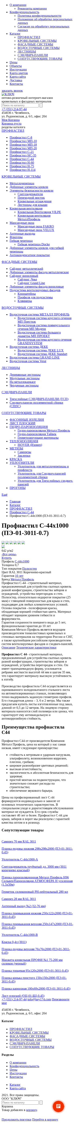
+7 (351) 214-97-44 (14, 109)
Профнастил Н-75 (22, 166)
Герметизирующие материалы (38, 437)
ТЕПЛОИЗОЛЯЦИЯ (24, 441)
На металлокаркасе (23, 382)
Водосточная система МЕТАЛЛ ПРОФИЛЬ (39, 314)
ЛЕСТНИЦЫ (27, 51)
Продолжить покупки (16, 1119)
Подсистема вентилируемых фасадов (35, 290)
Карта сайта (18, 76)
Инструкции (18, 69)
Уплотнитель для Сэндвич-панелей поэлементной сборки (42, 475)
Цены (13, 62)
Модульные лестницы (25, 378)
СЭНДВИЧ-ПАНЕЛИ (33, 55)
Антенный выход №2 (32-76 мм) (24, 906)
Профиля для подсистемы (35, 297)
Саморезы (24, 452)
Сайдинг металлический (26, 268)
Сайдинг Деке (27, 279)
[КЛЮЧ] (8, 94)
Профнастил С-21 (22, 151)
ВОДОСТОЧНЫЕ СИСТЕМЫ (39, 48)
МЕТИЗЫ (16, 448)
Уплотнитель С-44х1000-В (20, 934)
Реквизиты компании (32, 8)
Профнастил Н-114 (22, 169)
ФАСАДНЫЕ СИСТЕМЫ (35, 44)
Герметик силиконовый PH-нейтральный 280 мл (35, 891)
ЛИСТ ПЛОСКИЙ (22, 423)
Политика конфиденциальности (39, 15)
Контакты (16, 84)
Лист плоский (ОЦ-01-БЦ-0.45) (23, 995)
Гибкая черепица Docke (34, 244)
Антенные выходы (22, 233)
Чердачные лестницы (24, 385)
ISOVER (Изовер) (30, 444)
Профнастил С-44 (22, 159)
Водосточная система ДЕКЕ (29, 346)
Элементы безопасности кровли (31, 190)
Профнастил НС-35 (23, 155)
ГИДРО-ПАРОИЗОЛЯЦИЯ (29, 427)
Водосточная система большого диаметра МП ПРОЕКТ (39, 334)
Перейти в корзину (45, 1119)
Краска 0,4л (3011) (14, 942)
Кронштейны (27, 293)
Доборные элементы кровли (29, 187)
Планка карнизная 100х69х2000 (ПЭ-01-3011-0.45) (36, 988)
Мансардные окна (22, 222)
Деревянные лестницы (25, 374)
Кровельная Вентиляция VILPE (39, 212)
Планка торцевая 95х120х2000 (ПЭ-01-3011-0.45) (35, 970)
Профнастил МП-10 (23, 141)
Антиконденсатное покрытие (30, 255)
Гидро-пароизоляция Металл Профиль (44, 430)
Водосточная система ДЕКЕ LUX (41, 350)
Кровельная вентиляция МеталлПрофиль (34, 217)
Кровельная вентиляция (26, 208)
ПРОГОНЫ (18, 488)
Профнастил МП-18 (23, 144)
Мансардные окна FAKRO (36, 226)
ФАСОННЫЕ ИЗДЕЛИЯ (27, 419)
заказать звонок (12, 90)
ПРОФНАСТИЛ (29, 37)
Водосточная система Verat (28, 361)
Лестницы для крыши (32, 205)
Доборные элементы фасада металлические (39, 272)
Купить (7, 558)
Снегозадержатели (30, 194)
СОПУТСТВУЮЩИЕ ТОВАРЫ (40, 58)
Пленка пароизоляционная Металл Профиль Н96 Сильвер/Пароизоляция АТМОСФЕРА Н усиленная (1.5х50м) (37, 881)
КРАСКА (16, 459)
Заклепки (24, 455)
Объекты (16, 66)
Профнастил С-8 (21, 137)
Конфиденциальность (24, 12)
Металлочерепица (22, 183)
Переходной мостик (31, 197)
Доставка (16, 80)
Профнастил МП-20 (23, 148)
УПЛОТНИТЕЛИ (22, 462)
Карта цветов (19, 73)
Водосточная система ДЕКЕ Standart (42, 354)
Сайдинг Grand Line (31, 283)
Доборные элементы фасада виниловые (37, 286)
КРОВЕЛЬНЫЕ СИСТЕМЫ (37, 40)
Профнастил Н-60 (22, 162)
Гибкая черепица (21, 240)
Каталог (15, 33)
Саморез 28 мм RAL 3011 (19, 899)
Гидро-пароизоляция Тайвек (37, 434)
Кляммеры (25, 301)
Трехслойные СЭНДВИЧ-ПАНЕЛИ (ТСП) (39, 399)
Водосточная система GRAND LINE (35, 357)
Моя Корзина (11, 121)
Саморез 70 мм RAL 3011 (19, 841)
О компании (18, 5)
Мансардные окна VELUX (36, 230)
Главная (15, 501)
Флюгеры (16, 237)
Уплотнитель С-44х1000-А (20, 859)
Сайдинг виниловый (24, 275)
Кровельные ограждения (34, 201)
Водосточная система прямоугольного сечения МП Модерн (44, 327)
